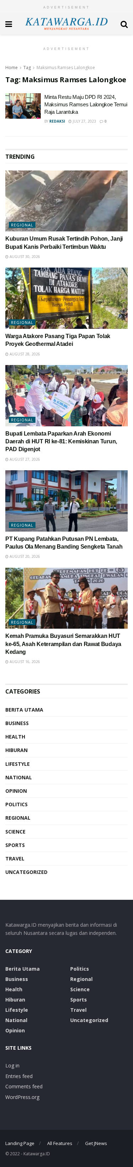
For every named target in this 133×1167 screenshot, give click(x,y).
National (18, 777)
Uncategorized (26, 872)
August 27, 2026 (24, 459)
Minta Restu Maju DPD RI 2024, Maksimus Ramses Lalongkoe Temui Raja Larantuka (85, 104)
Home (11, 67)
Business (17, 723)
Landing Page (19, 1143)
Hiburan (16, 750)
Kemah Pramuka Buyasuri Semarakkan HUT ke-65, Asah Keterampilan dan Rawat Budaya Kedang (63, 644)
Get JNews (96, 1143)
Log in (12, 1065)
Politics (16, 804)
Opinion (16, 790)
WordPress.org (22, 1097)
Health (15, 736)
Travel (14, 858)
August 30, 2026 (24, 256)
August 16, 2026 (24, 661)
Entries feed (19, 1076)
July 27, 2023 (84, 121)
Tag (27, 67)
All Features (59, 1143)
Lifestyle (17, 764)
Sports (15, 845)
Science (15, 831)
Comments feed (24, 1086)
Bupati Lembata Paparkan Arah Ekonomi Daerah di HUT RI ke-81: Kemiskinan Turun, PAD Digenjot (61, 442)
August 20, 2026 (24, 556)
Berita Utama (24, 709)
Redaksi (57, 121)
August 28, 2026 (24, 354)
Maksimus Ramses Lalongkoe (66, 67)
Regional (22, 225)
